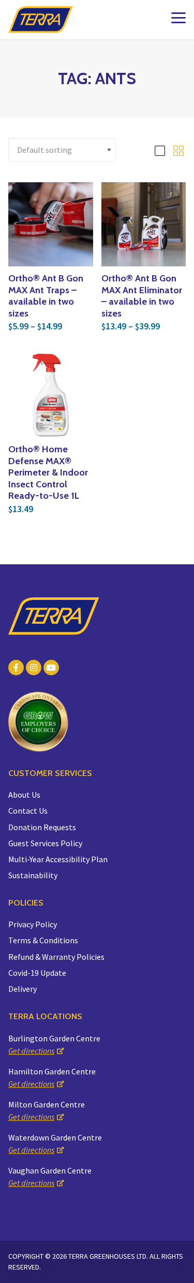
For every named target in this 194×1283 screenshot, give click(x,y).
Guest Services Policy (45, 843)
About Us (24, 794)
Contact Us (28, 810)
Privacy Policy (32, 924)
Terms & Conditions (43, 940)
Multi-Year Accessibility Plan (58, 859)
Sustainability (32, 875)
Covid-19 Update (37, 973)
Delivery (22, 989)
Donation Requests (42, 827)
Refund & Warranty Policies (56, 957)
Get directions (31, 1051)
